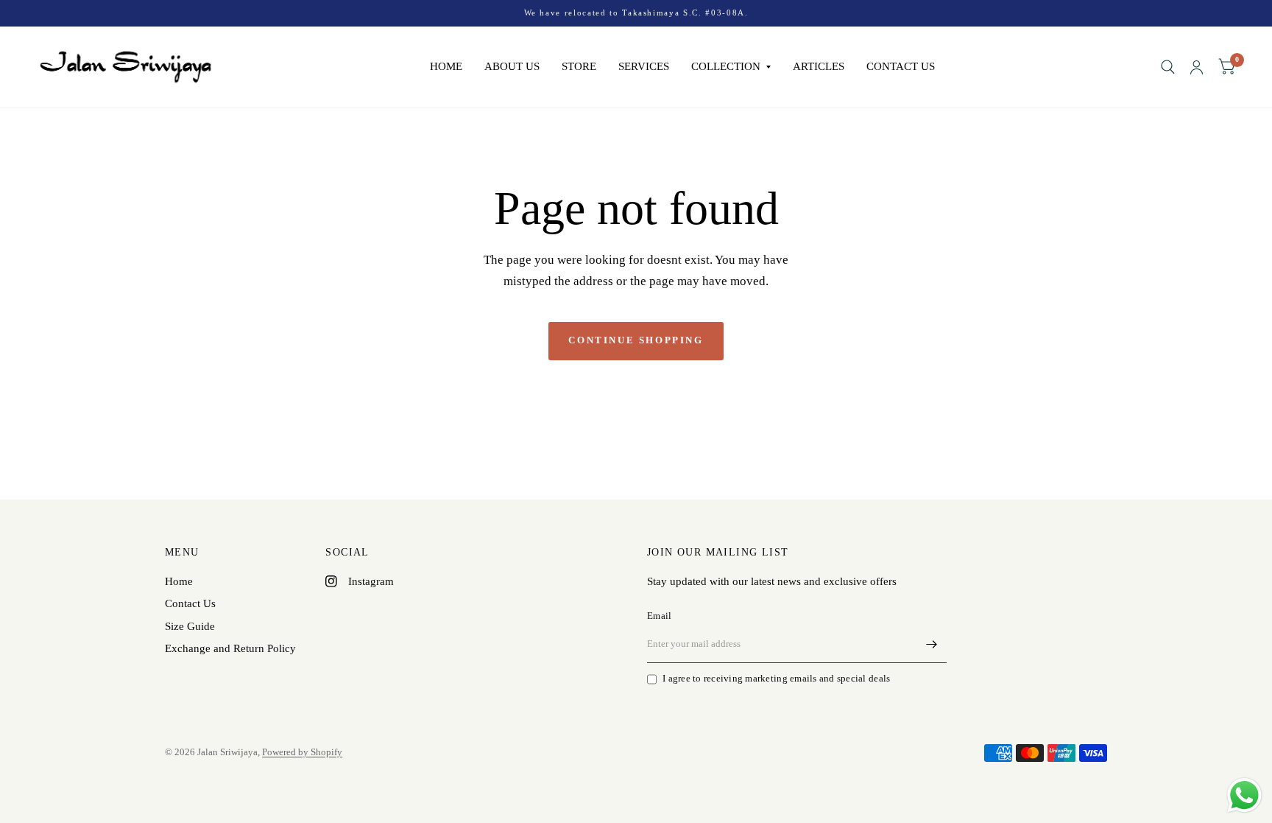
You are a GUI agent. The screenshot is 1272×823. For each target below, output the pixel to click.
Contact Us (190, 603)
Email (659, 615)
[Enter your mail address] (932, 644)
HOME (446, 66)
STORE (579, 66)
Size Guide (190, 626)
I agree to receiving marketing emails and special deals (776, 678)
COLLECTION (725, 66)
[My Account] (1196, 67)
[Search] (1167, 67)
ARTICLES (818, 66)
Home (179, 581)
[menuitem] (446, 67)
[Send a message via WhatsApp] (1244, 795)
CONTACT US (900, 66)
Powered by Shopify (302, 751)
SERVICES (643, 66)
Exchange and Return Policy (230, 648)
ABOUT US (512, 66)
